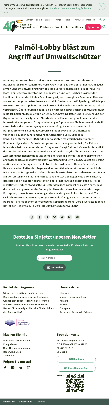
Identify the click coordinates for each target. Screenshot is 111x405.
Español (48, 20)
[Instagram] (28, 368)
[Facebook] (5, 368)
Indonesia (90, 20)
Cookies (41, 401)
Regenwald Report (74, 297)
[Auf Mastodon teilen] (62, 217)
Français (58, 20)
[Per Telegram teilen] (47, 217)
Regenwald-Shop (12, 351)
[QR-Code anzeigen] (77, 217)
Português (79, 20)
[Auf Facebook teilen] (39, 217)
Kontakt (64, 300)
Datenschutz (25, 401)
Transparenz (66, 308)
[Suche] (104, 27)
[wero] (60, 375)
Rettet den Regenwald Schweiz (76, 312)
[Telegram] (20, 368)
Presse (63, 304)
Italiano (68, 20)
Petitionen (16, 340)
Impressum (9, 401)
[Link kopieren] (32, 217)
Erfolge (10, 344)
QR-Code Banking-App (76, 368)
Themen (16, 348)
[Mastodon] (12, 368)
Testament (9, 355)
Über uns (64, 293)
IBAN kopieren (76, 359)
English (39, 20)
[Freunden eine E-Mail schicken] (69, 217)
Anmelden (56, 267)
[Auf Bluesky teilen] (54, 217)
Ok (101, 6)
